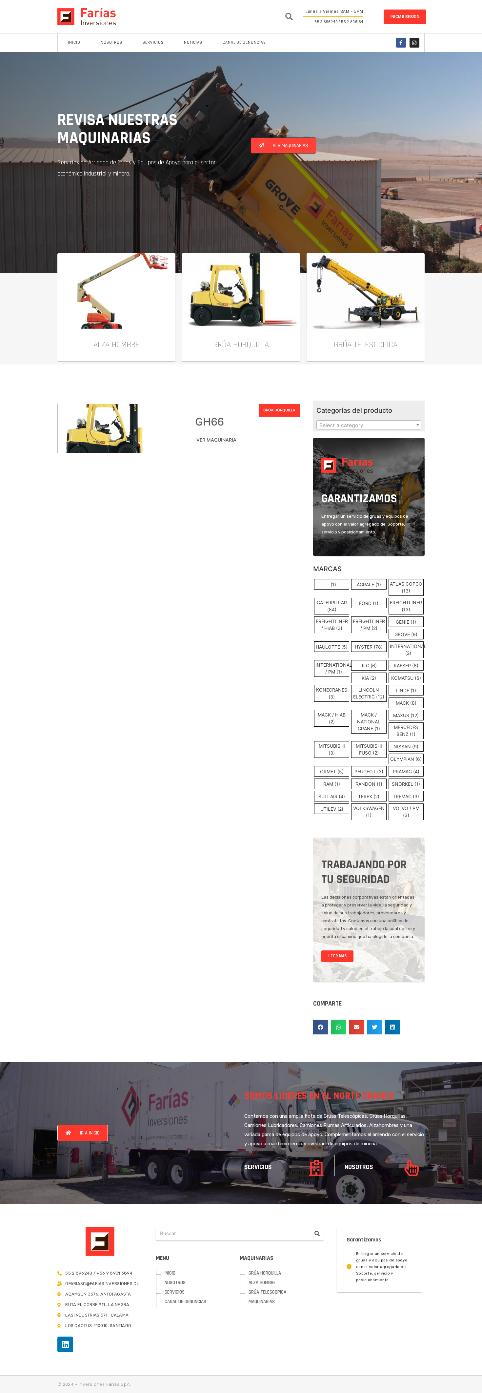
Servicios (153, 42)
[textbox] (369, 425)
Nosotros (111, 42)
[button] (405, 17)
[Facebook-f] (401, 43)
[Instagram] (414, 43)
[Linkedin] (65, 1344)
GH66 (209, 421)
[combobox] (368, 424)
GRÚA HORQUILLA (279, 410)
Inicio (74, 42)
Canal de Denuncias (244, 42)
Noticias (193, 42)
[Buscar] (317, 1233)
